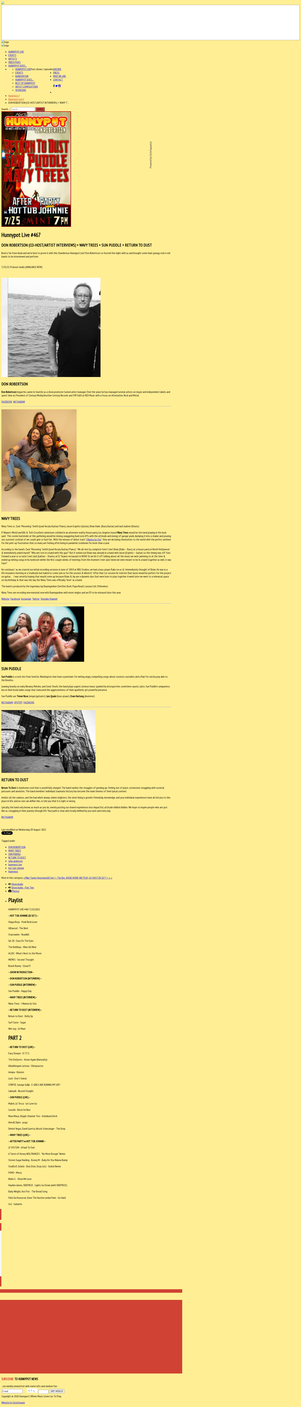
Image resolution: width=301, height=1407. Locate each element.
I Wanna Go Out (93, 539)
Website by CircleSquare (13, 1402)
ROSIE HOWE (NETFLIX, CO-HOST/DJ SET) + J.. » (89, 877)
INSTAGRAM (19, 401)
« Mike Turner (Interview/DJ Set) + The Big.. (45, 877)
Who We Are (59, 76)
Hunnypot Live (16, 51)
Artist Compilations (26, 86)
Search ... (5, 109)
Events (12, 55)
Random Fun (21, 76)
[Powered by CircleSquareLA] (150, 22)
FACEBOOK (6, 401)
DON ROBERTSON (16, 847)
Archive (57, 69)
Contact (58, 79)
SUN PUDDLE (14, 854)
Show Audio (17, 884)
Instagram (26, 598)
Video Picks (14, 62)
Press (56, 72)
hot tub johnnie (16, 868)
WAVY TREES (14, 850)
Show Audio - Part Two (22, 887)
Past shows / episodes (42, 69)
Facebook (15, 598)
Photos (15, 891)
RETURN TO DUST (17, 857)
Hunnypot (13, 95)
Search (40, 109)
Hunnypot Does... (17, 65)
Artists (12, 58)
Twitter (36, 598)
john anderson (15, 861)
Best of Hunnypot (25, 83)
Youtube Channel (49, 598)
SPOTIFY (18, 702)
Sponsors (20, 90)
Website (5, 598)
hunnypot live (15, 864)
